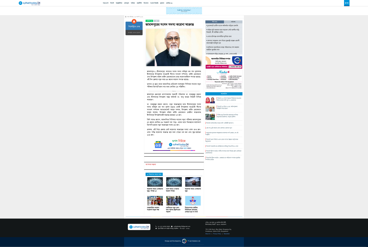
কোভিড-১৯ (169, 3)
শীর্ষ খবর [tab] (214, 22)
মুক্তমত (162, 3)
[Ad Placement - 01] (184, 10)
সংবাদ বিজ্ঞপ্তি (154, 3)
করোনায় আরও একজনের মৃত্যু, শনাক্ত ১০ (155, 190)
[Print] (156, 21)
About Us (208, 233)
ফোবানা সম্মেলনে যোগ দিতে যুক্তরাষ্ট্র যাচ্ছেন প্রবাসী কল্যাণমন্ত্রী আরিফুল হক (222, 41)
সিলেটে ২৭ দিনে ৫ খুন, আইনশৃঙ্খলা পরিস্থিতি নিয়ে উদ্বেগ (227, 107)
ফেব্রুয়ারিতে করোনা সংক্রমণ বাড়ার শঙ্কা (153, 208)
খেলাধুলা (126, 3)
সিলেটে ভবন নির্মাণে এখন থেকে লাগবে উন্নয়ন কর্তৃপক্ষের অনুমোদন (221, 140)
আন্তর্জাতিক (119, 3)
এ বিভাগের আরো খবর (154, 174)
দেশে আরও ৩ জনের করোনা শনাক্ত (172, 190)
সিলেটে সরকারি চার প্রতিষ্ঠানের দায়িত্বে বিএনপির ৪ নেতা (222, 146)
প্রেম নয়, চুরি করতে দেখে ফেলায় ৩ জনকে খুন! (219, 128)
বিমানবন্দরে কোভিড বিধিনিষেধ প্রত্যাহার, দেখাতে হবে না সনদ (191, 209)
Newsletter (227, 233)
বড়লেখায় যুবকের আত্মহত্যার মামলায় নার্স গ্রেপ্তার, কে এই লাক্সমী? (221, 134)
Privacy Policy (217, 233)
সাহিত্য (133, 3)
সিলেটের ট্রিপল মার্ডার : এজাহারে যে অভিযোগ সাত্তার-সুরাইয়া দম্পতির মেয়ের (222, 159)
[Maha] (223, 79)
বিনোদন (146, 3)
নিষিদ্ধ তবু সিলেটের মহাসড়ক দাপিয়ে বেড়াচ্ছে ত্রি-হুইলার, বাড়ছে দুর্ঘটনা (227, 116)
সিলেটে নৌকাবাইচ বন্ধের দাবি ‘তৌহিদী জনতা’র (219, 123)
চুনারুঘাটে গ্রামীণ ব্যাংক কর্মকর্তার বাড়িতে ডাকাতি (222, 25)
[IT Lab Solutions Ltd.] (223, 62)
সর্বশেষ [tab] (233, 22)
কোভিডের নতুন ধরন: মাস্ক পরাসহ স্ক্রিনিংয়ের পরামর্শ (173, 209)
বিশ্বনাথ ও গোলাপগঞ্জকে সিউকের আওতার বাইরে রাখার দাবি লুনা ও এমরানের (228, 99)
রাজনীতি (139, 3)
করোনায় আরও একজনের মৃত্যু (193, 190)
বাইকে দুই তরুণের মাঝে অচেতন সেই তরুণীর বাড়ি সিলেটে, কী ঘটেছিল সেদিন (222, 31)
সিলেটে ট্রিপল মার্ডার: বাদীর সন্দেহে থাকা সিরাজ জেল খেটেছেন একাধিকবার (223, 152)
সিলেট (112, 3)
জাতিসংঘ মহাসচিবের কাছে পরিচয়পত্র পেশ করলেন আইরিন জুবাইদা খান (222, 48)
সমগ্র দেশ (105, 3)
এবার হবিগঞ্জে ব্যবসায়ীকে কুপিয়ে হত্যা (219, 36)
